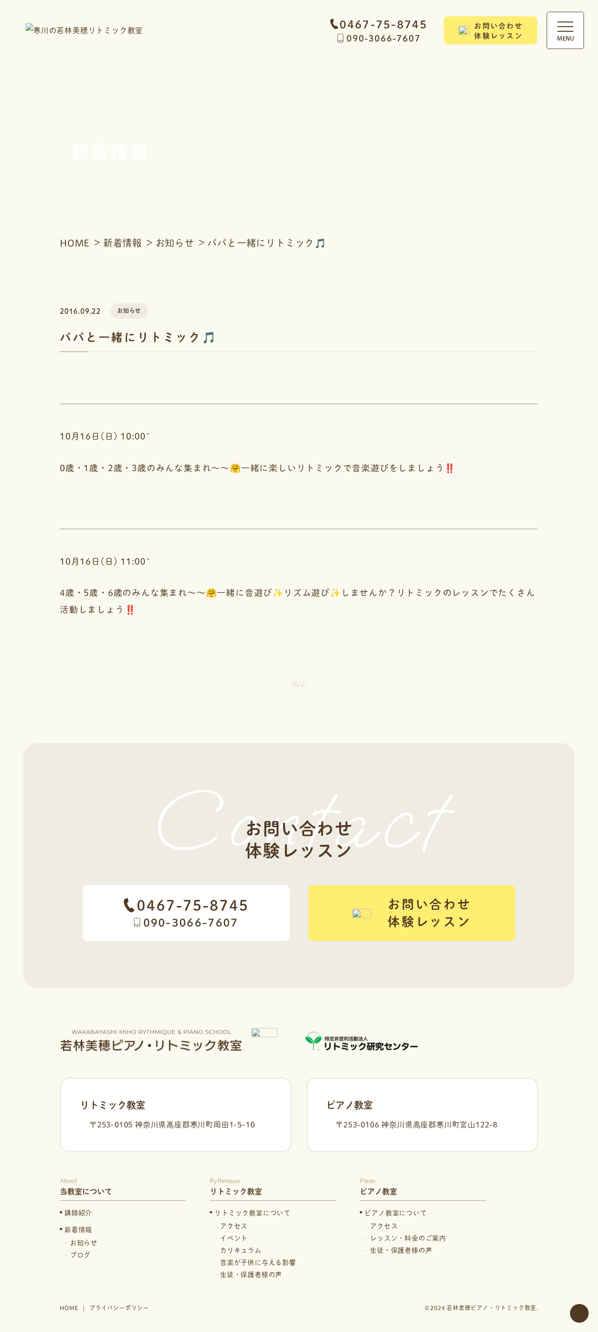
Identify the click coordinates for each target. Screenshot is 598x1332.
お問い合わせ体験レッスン (498, 30)
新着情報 (78, 1229)
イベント (234, 1237)
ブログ (80, 1254)
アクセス (234, 1225)
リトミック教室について (252, 1212)
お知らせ (84, 1242)
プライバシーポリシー (119, 1307)
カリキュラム (241, 1250)
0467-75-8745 (383, 24)
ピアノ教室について (395, 1212)
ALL (299, 684)
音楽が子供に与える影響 (258, 1262)
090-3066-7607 (383, 38)
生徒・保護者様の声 (251, 1274)
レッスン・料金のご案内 (408, 1237)
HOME (69, 1307)
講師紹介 (78, 1212)
